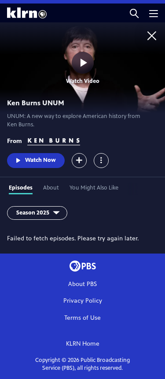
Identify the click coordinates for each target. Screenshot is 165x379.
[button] (134, 13)
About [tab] (51, 187)
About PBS (82, 284)
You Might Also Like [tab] (94, 187)
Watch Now (40, 160)
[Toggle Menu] (101, 160)
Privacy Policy (82, 300)
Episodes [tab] (21, 187)
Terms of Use (82, 318)
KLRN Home (82, 343)
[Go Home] (151, 35)
